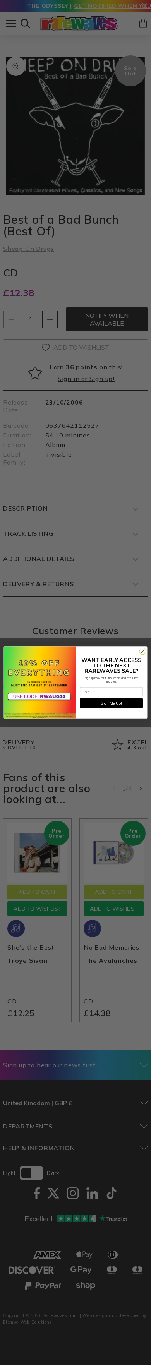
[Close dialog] (142, 651)
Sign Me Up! (111, 703)
